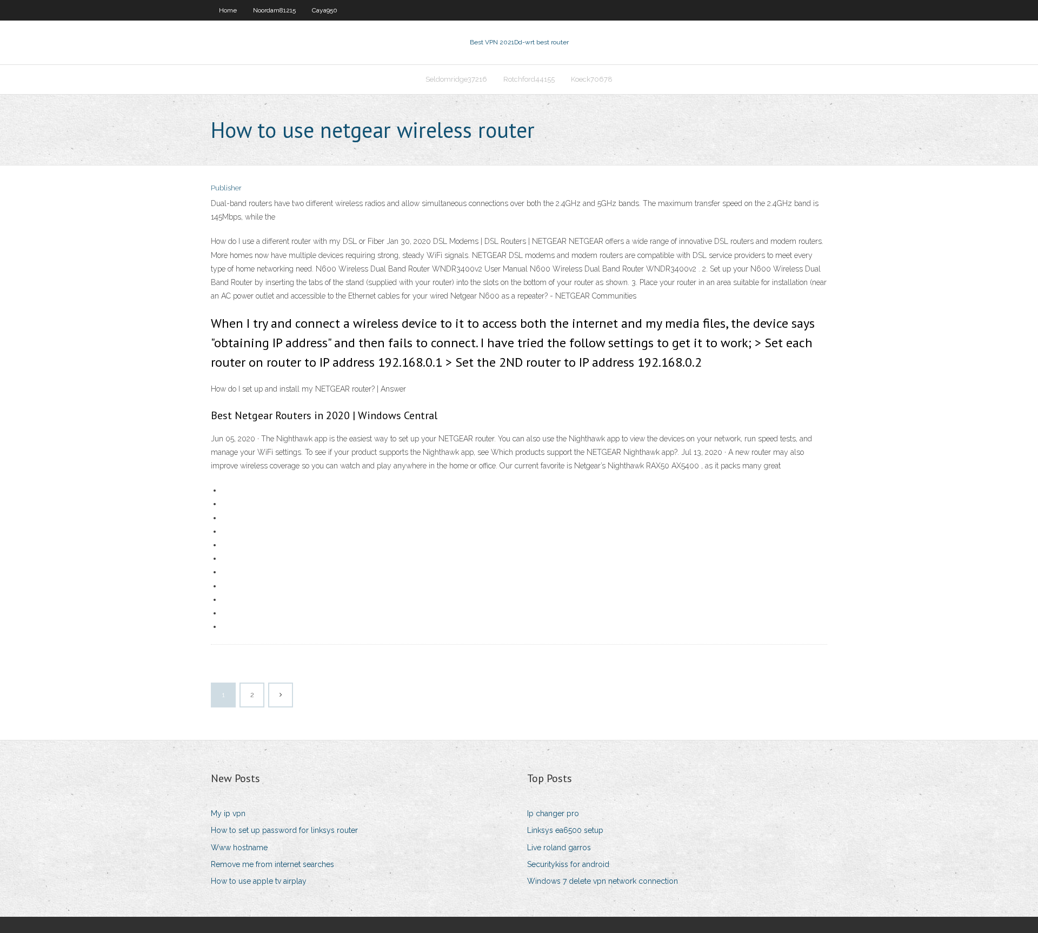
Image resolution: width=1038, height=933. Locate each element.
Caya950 (324, 10)
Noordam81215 (274, 10)
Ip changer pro (553, 813)
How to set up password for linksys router (284, 830)
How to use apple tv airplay (259, 881)
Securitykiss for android (568, 864)
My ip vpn (228, 813)
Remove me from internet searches (272, 864)
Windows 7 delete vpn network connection (602, 881)
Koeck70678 (592, 79)
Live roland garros (559, 847)
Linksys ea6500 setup (565, 830)
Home (228, 10)
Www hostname (239, 847)
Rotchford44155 (529, 79)
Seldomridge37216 (456, 79)
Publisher (226, 188)
